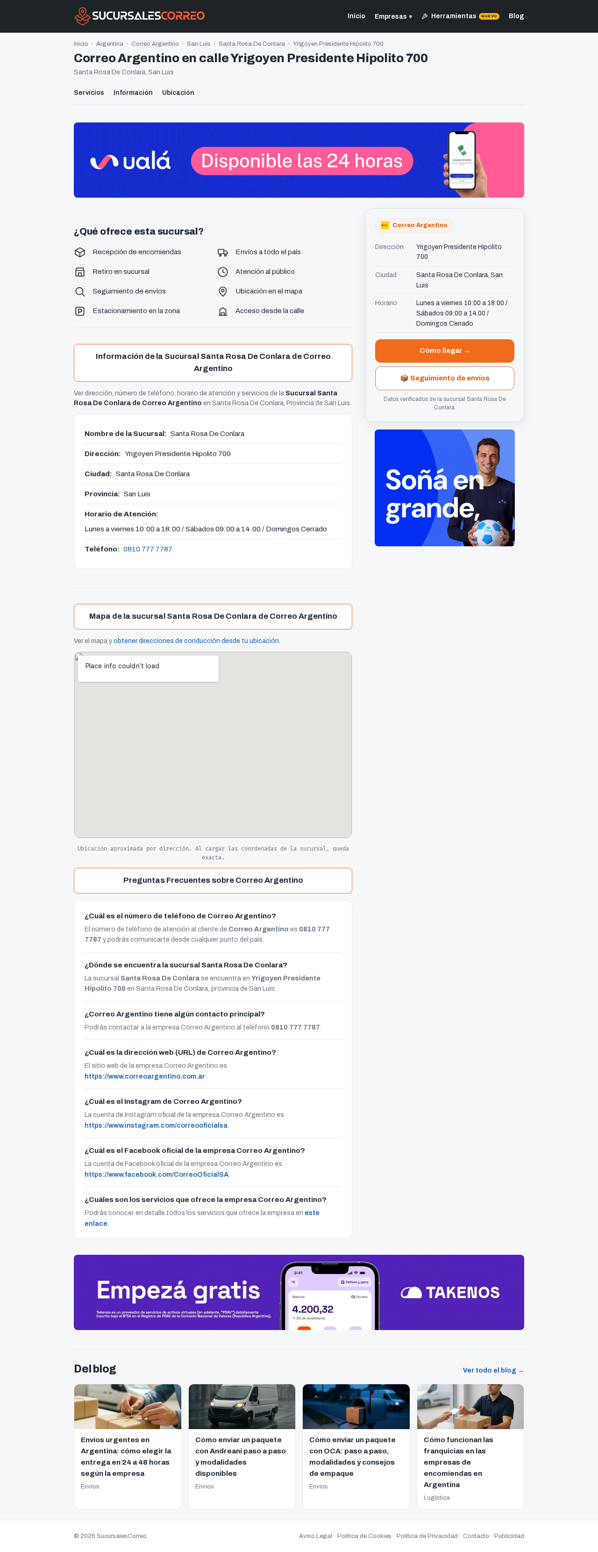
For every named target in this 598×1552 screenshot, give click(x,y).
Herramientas (464, 16)
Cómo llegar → (445, 350)
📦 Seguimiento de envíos (445, 377)
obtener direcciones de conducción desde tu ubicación (196, 640)
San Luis (199, 44)
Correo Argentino (155, 44)
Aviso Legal (315, 1536)
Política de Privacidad (427, 1536)
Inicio (356, 16)
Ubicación (178, 92)
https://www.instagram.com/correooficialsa (156, 1125)
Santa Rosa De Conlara (252, 44)
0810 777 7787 (147, 549)
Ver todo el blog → (493, 1370)
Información (133, 92)
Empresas (393, 16)
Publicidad (509, 1536)
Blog (516, 16)
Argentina (109, 44)
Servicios (89, 92)
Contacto (476, 1536)
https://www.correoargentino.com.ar (145, 1076)
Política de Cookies (364, 1536)
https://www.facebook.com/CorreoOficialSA (156, 1174)
